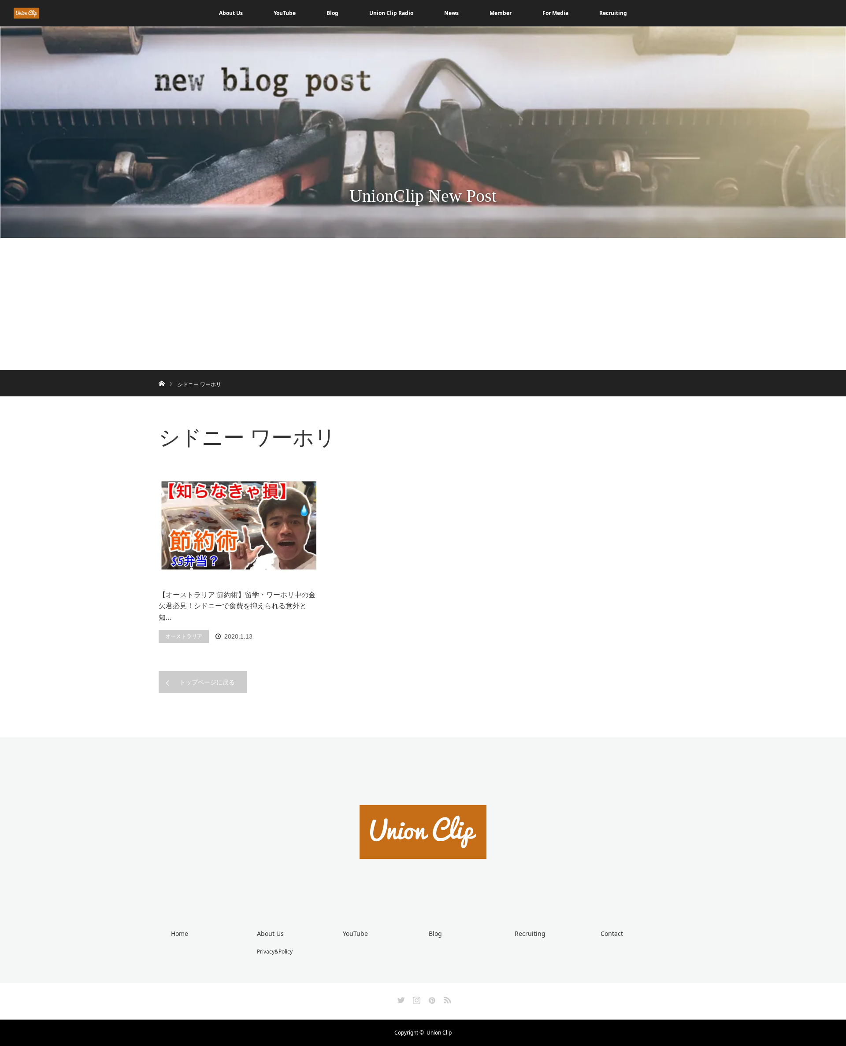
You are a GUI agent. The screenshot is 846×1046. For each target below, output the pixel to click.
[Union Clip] (423, 891)
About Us (231, 13)
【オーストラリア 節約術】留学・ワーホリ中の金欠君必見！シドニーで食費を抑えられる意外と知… (237, 606)
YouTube (285, 13)
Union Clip (439, 1032)
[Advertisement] (423, 304)
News (451, 13)
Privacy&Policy (275, 951)
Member (501, 13)
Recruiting (613, 13)
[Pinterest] (431, 998)
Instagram (415, 998)
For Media (555, 13)
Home (179, 933)
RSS (446, 998)
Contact (612, 933)
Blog (332, 13)
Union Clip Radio (391, 13)
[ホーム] (161, 373)
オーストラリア (183, 636)
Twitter (400, 998)
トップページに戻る (207, 682)
